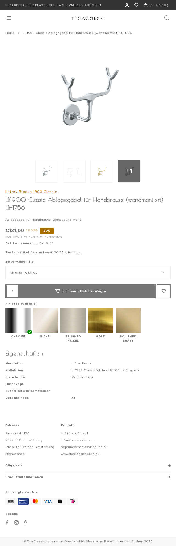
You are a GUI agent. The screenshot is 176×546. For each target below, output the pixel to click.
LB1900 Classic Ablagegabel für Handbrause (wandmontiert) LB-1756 (77, 33)
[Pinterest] (26, 522)
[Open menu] (9, 18)
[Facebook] (7, 522)
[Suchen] (167, 18)
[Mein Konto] (127, 5)
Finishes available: (21, 304)
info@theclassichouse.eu (80, 440)
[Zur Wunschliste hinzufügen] (163, 291)
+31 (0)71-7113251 (74, 433)
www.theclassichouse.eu (80, 454)
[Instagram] (16, 522)
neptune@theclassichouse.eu (84, 447)
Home (10, 33)
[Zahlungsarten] (11, 501)
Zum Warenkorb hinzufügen (84, 291)
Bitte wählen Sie (20, 261)
